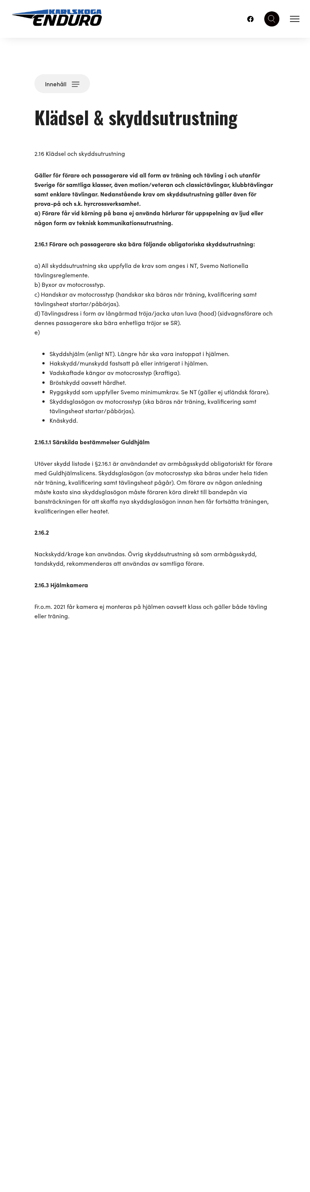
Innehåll (56, 83)
